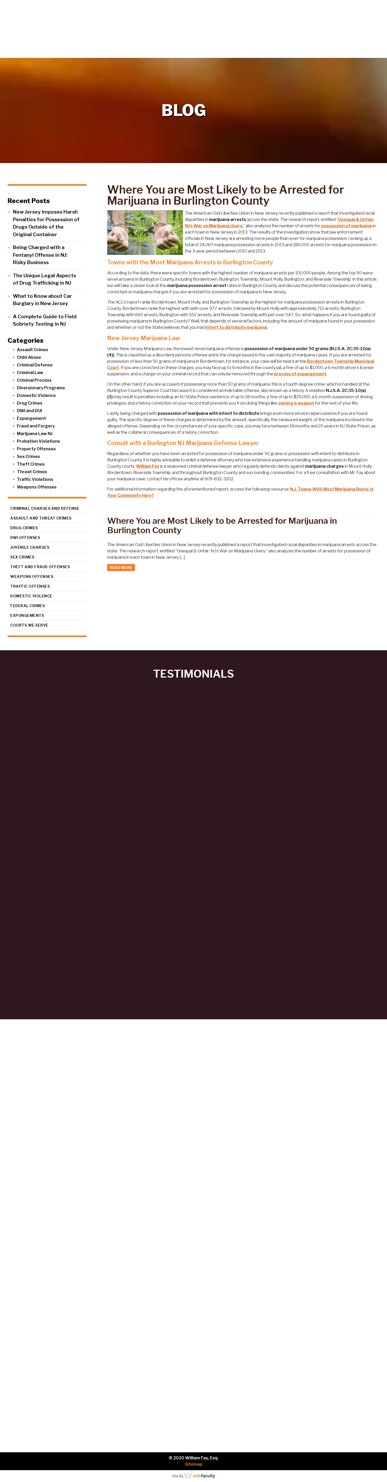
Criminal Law (30, 372)
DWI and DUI (29, 410)
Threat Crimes (32, 471)
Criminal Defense (35, 364)
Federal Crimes (27, 605)
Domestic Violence (36, 395)
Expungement (31, 418)
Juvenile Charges (29, 547)
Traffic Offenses (30, 586)
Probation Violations (38, 441)
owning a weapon (296, 403)
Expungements (27, 615)
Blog (343, 52)
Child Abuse (29, 357)
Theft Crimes (31, 464)
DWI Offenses (25, 537)
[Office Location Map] (61, 1401)
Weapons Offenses (37, 487)
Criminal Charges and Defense (44, 508)
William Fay (147, 466)
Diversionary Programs (41, 387)
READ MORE (121, 567)
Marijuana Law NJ (34, 433)
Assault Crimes (32, 349)
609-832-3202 (59, 1327)
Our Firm (254, 52)
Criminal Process (34, 380)
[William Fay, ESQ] (64, 29)
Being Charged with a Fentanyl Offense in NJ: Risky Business (40, 254)
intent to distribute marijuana (236, 327)
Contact (368, 52)
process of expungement (300, 373)
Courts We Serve (29, 625)
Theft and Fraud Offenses (40, 566)
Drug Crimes (29, 403)
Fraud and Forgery (36, 426)
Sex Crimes (28, 456)
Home (223, 52)
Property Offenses (36, 448)
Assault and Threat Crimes (41, 518)
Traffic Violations (35, 479)
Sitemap (193, 1464)
